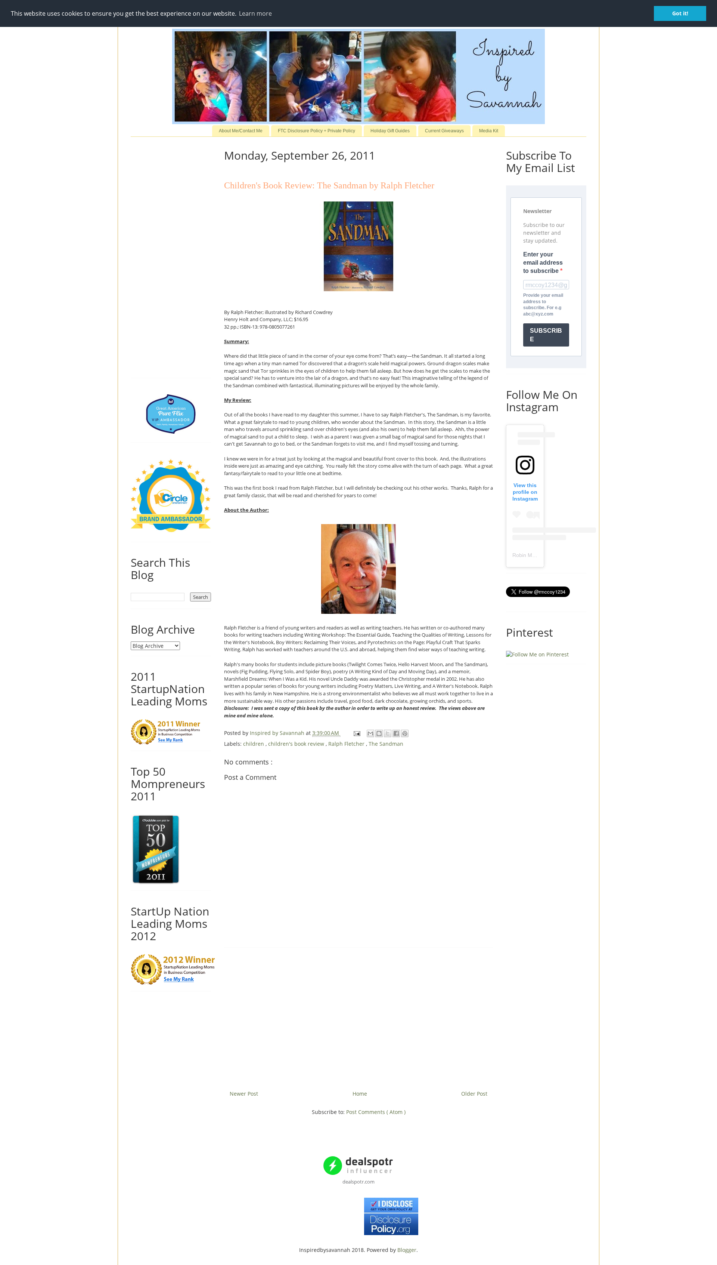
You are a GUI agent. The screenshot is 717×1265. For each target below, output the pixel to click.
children (254, 743)
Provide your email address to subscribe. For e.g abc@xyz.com (543, 305)
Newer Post (244, 1093)
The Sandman (386, 743)
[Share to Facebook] (396, 733)
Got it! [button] (680, 13)
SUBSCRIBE (546, 334)
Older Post (474, 1093)
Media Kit (488, 130)
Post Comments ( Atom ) (376, 1111)
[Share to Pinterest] (405, 733)
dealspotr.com (358, 1181)
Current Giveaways (444, 130)
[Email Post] (356, 732)
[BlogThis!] (379, 733)
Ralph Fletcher (347, 743)
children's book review (297, 743)
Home (360, 1093)
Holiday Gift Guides (390, 130)
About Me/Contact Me (241, 130)
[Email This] (370, 733)
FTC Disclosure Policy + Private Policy (316, 130)
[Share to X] (387, 733)
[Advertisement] (358, 1016)
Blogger (406, 1249)
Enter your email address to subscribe (543, 262)
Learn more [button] (255, 13)
